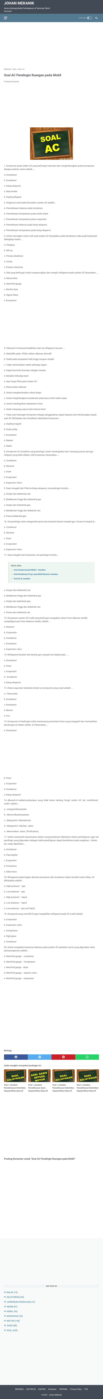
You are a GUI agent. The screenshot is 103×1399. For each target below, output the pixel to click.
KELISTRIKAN (15, 1297)
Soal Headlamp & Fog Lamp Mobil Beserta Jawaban (36, 574)
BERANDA (19, 1389)
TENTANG (63, 1389)
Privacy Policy (76, 1389)
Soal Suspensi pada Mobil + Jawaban (30, 570)
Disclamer (52, 1389)
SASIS (12, 1325)
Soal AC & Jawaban (22, 579)
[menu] (5, 18)
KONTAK (42, 1389)
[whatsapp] (87, 1057)
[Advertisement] (51, 45)
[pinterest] (63, 1057)
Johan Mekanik (19, 3)
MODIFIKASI (15, 1316)
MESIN (12, 1306)
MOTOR (13, 1321)
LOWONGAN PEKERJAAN (21, 1302)
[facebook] (16, 1057)
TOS (86, 1389)
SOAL (12, 1330)
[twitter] (40, 1057)
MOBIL (12, 1311)
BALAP (12, 1292)
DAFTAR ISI (31, 1389)
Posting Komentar (11, 81)
